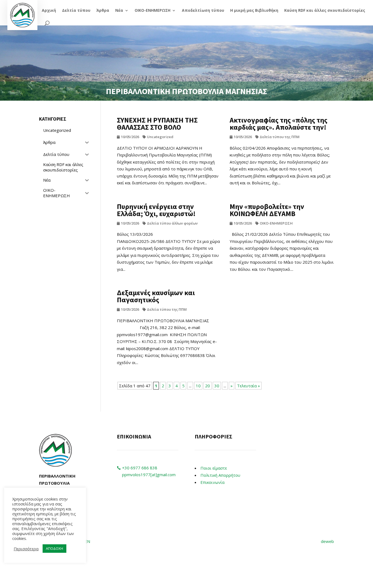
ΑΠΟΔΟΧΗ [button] (54, 548)
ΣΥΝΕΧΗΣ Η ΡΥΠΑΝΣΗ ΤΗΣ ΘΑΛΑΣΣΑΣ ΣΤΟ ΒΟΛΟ (157, 123)
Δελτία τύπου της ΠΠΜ (280, 136)
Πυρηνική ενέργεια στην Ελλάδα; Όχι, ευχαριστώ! (156, 210)
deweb (327, 541)
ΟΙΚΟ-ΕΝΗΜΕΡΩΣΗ (276, 223)
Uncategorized (160, 136)
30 (216, 385)
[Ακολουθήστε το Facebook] (276, 438)
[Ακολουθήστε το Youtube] (287, 438)
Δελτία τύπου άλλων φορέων (172, 223)
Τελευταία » (248, 385)
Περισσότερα (26, 548)
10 (198, 385)
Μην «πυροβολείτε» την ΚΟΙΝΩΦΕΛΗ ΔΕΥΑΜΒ (267, 210)
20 (207, 385)
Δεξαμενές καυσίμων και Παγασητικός (156, 296)
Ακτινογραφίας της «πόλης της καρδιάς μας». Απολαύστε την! (278, 123)
